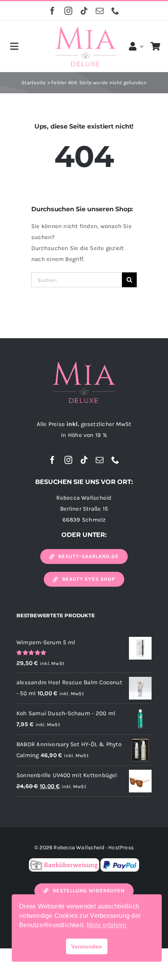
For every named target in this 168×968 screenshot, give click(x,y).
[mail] (100, 11)
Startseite (33, 82)
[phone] (115, 11)
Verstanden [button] (86, 946)
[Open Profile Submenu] (139, 46)
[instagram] (68, 11)
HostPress (121, 847)
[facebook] (52, 11)
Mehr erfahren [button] (107, 925)
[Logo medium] (85, 29)
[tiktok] (84, 11)
